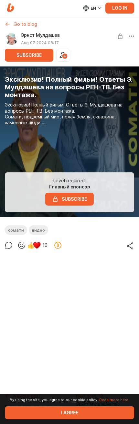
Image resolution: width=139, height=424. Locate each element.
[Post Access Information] (120, 36)
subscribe (29, 55)
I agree (69, 412)
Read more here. (114, 400)
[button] (10, 8)
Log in (119, 8)
